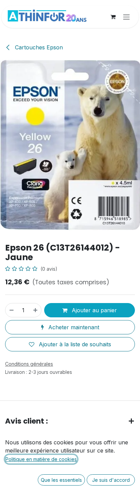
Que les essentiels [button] (61, 480)
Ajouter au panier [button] (93, 310)
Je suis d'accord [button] (111, 480)
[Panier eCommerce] (113, 16)
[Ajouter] (35, 310)
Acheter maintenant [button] (73, 327)
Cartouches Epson (38, 47)
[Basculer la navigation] (126, 17)
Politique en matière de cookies (41, 459)
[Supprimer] (11, 310)
